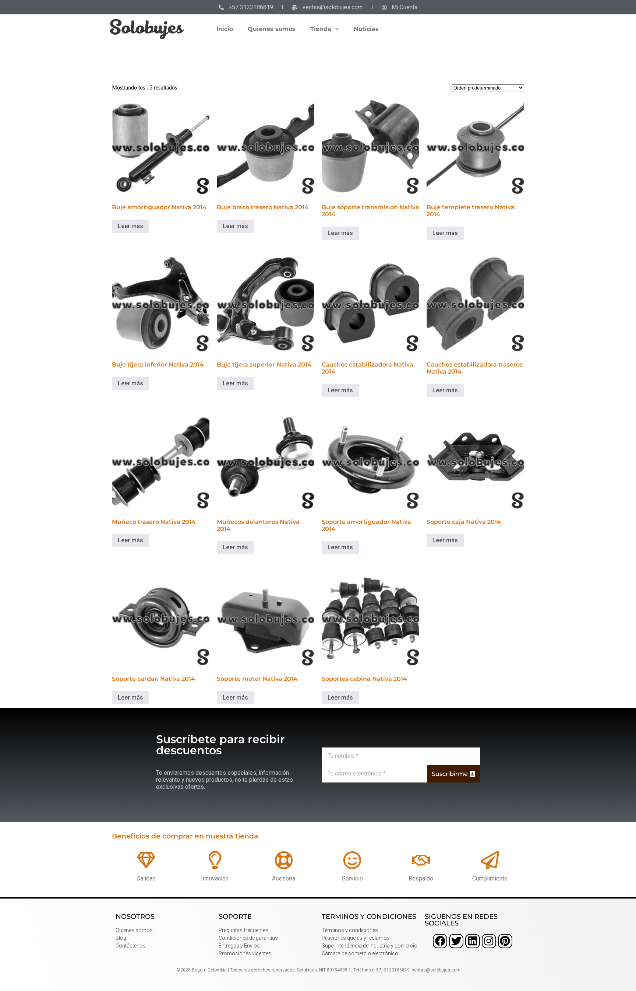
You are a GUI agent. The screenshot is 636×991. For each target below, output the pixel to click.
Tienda (320, 28)
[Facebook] (440, 941)
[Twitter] (456, 941)
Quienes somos (272, 28)
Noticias (366, 28)
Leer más (130, 226)
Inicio (224, 28)
